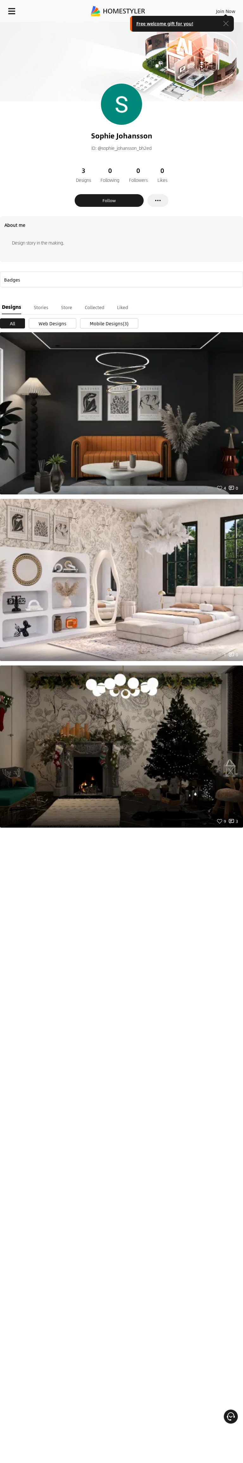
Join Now (225, 11)
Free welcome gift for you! (164, 23)
